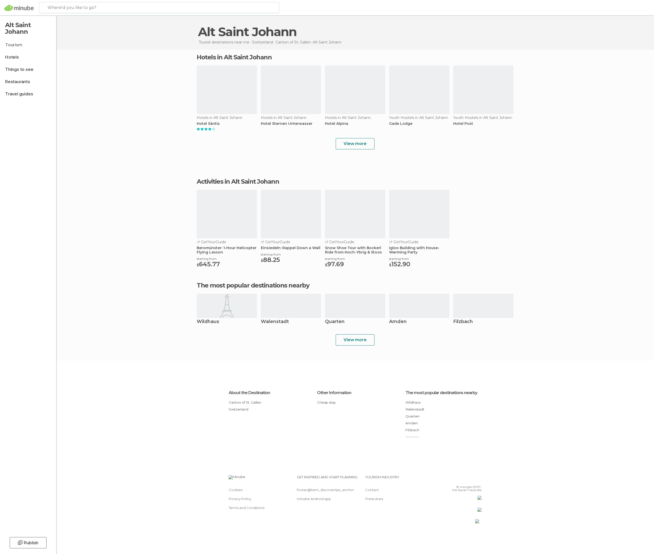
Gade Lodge (400, 123)
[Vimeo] (469, 479)
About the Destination (249, 392)
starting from (207, 259)
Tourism (13, 44)
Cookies (235, 490)
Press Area (374, 499)
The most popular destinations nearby (253, 285)
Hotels (12, 57)
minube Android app (314, 499)
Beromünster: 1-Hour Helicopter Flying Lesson (226, 250)
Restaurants (17, 81)
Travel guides (19, 94)
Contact (372, 490)
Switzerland (238, 409)
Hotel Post (463, 123)
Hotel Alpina (336, 123)
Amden (398, 321)
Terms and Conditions (246, 508)
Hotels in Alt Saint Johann (234, 57)
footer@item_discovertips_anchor (325, 490)
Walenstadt (275, 321)
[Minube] (19, 8)
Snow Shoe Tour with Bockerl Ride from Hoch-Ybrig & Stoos (353, 250)
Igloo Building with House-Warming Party (414, 250)
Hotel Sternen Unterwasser (286, 123)
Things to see (19, 69)
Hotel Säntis (208, 123)
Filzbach (463, 321)
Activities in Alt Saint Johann (238, 182)
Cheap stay (326, 402)
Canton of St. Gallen (245, 402)
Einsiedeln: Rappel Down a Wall (290, 248)
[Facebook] (452, 479)
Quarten (335, 321)
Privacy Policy (240, 499)
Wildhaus (208, 321)
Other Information (334, 392)
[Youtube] (478, 479)
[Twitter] (461, 479)
